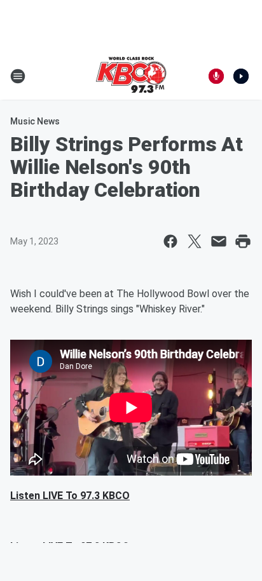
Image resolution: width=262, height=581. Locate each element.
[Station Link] (131, 76)
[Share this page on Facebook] (170, 241)
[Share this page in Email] (219, 241)
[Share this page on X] (194, 241)
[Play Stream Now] (241, 76)
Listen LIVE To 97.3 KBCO (70, 496)
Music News (35, 121)
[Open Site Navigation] (17, 76)
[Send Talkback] (216, 76)
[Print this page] (243, 241)
